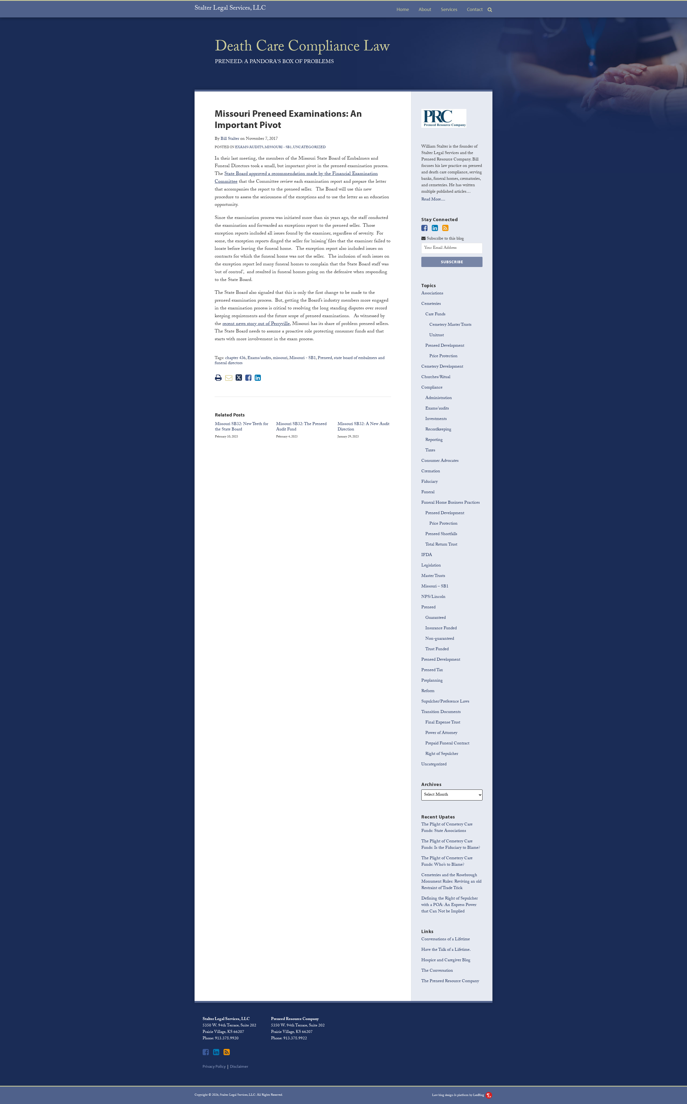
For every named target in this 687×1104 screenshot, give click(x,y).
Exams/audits (249, 148)
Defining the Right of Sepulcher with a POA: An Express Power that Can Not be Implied (449, 905)
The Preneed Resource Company (450, 981)
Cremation (430, 471)
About (425, 9)
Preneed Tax (432, 670)
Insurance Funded (441, 628)
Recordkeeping (438, 429)
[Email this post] (228, 377)
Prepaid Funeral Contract (447, 743)
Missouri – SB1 (434, 586)
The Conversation (437, 971)
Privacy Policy (214, 1066)
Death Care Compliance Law (302, 48)
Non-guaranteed (439, 639)
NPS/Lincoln (433, 597)
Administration (438, 398)
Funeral (427, 492)
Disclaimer (239, 1066)
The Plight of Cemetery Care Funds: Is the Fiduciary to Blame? (450, 845)
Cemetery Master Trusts (450, 325)
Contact (475, 9)
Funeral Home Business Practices (450, 503)
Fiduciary (429, 482)
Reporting (434, 440)
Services (449, 9)
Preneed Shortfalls (441, 534)
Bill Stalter (230, 139)
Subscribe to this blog (445, 239)
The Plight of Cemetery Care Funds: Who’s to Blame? (447, 862)
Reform (427, 691)
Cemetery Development (442, 367)
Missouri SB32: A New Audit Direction (363, 427)
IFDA (426, 555)
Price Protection (443, 356)
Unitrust (436, 335)
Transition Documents (441, 712)
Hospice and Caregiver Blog (445, 960)
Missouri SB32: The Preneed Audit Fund (301, 427)
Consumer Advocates (440, 461)
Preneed (325, 358)
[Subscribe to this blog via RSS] (445, 228)
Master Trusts (433, 576)
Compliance (432, 388)
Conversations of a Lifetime (445, 939)
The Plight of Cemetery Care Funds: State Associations (447, 828)
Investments (436, 419)
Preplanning (432, 681)
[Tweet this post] (239, 377)
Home (403, 9)
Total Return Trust (441, 545)
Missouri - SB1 (278, 148)
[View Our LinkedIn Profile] (435, 228)
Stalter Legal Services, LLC (230, 8)
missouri (280, 358)
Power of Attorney (441, 733)
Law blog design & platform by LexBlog (458, 1095)
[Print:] (218, 379)
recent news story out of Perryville (256, 324)
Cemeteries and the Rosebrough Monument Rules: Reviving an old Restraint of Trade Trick (451, 882)
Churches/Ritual (435, 377)
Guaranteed (435, 618)
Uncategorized (309, 148)
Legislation (431, 565)
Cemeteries (431, 304)
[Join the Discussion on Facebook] (424, 228)
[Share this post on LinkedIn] (258, 377)
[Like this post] (248, 377)
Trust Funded (437, 649)
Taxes (430, 450)
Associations (432, 293)
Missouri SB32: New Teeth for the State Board (241, 427)
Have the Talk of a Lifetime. (446, 950)
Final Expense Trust (442, 722)
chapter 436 (235, 358)
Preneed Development (444, 346)
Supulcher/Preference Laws (445, 701)
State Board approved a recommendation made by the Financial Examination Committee (296, 178)
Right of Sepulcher (441, 754)
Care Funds (435, 315)
